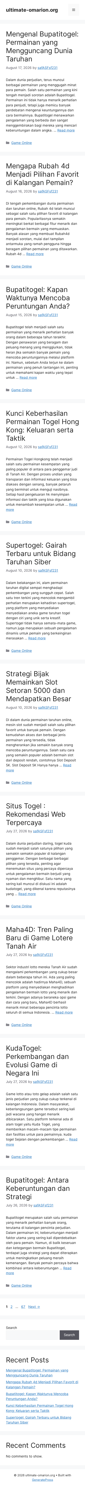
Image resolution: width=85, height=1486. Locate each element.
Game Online (21, 143)
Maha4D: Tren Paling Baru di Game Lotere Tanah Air (39, 937)
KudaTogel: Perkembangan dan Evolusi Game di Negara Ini (37, 1060)
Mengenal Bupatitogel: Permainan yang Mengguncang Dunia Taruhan (42, 46)
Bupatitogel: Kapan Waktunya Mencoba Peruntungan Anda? (38, 297)
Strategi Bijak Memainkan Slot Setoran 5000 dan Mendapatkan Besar (38, 686)
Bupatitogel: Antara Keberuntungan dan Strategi (38, 1188)
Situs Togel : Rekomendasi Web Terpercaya (36, 814)
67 (23, 1307)
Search (11, 1328)
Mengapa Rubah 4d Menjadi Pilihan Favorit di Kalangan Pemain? (42, 174)
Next (34, 1307)
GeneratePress (42, 1480)
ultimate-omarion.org (32, 10)
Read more (66, 130)
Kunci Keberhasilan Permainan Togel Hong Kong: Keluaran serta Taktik (42, 425)
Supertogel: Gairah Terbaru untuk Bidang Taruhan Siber (41, 553)
